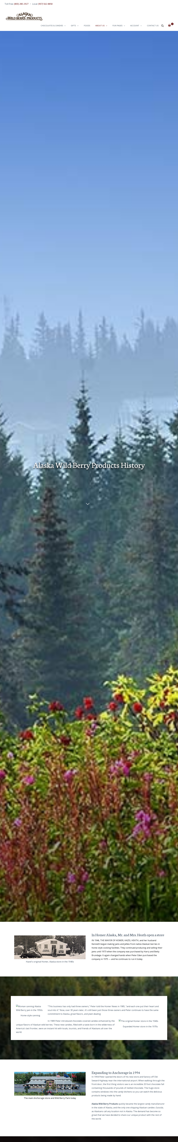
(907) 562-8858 (45, 3)
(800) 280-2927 (21, 3)
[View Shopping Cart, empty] (169, 25)
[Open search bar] (162, 26)
